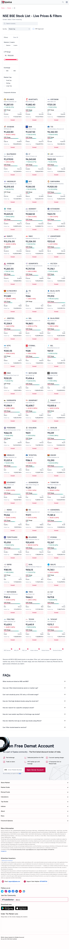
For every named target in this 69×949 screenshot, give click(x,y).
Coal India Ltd (31, 429)
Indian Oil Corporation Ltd (32, 511)
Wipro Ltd (8, 566)
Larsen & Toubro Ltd (31, 155)
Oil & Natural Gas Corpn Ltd (11, 374)
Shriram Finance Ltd (10, 401)
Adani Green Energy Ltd (32, 483)
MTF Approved (39, 29)
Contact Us (3, 851)
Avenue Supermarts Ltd (53, 401)
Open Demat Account (35, 770)
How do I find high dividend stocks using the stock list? (21, 701)
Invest (13, 120)
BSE (15, 71)
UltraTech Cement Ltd (10, 292)
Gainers (8, 45)
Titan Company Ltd (9, 210)
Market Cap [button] (12, 29)
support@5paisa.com (14, 881)
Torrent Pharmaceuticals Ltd (11, 538)
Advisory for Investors (7, 860)
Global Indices (45, 650)
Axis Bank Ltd (9, 265)
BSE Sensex (7, 650)
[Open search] (63, 2)
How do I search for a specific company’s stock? (18, 708)
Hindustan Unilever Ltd (10, 182)
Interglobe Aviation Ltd (10, 511)
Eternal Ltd (30, 347)
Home (3, 8)
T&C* (20, 773)
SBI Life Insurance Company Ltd (56, 566)
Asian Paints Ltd (31, 401)
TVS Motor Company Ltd (54, 483)
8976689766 (43, 881)
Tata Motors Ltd (30, 593)
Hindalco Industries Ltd (10, 456)
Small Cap (9, 80)
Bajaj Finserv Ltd (53, 319)
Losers (15, 45)
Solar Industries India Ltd (32, 538)
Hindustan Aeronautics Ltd (33, 319)
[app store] (21, 908)
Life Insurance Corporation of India (55, 155)
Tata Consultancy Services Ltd (55, 128)
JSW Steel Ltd (9, 319)
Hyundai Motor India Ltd (53, 538)
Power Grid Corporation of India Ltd (12, 429)
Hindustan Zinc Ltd (52, 374)
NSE (7, 71)
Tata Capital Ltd (52, 620)
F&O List (24, 650)
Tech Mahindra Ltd (31, 620)
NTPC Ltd (7, 347)
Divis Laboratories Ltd (53, 429)
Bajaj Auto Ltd (53, 292)
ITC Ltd (28, 292)
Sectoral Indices (57, 650)
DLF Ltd (50, 593)
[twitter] (9, 891)
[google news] (23, 891)
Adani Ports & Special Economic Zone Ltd (34, 265)
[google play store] (7, 908)
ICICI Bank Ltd (9, 128)
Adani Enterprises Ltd (31, 210)
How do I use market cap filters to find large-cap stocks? (21, 714)
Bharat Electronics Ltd (53, 347)
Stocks (9, 8)
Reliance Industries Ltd (10, 100)
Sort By (5, 29)
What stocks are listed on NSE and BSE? (16, 681)
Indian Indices (34, 650)
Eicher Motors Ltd (9, 483)
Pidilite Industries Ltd (9, 620)
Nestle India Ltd (31, 374)
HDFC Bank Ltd (52, 100)
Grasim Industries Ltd (53, 456)
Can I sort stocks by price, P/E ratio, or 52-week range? (21, 694)
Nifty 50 (16, 650)
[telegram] (2, 891)
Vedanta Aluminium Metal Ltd (33, 566)
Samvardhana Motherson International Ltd (11, 593)
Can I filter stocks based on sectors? (15, 727)
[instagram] (5, 891)
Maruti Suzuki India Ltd (10, 237)
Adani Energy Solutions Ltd (54, 511)
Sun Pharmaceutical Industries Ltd (55, 182)
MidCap (8, 83)
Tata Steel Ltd (31, 456)
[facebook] (13, 891)
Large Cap (9, 86)
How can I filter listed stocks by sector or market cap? (20, 688)
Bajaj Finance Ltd (10, 155)
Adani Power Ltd (53, 237)
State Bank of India (31, 128)
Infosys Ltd (29, 182)
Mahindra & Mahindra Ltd (33, 237)
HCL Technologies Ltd (53, 265)
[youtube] (20, 891)
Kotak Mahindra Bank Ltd (54, 210)
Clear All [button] (15, 37)
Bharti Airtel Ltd (32, 100)
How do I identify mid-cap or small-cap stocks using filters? (22, 721)
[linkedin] (16, 891)
